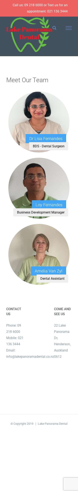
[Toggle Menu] (69, 28)
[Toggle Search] (54, 28)
